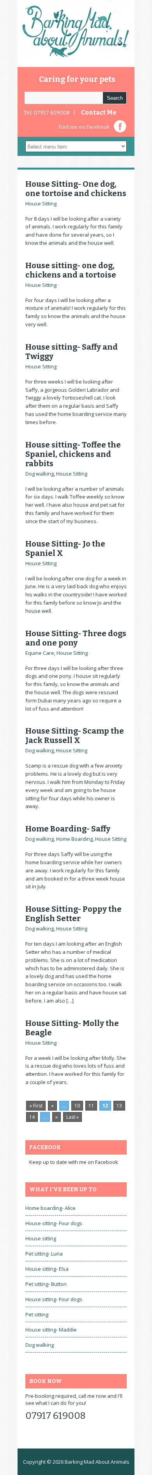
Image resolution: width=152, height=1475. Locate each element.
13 (119, 1105)
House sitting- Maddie (51, 1329)
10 (77, 1105)
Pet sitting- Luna (44, 1253)
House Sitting (41, 203)
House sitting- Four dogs (53, 1223)
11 (91, 1105)
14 (32, 1117)
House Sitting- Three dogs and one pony (75, 638)
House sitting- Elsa (47, 1268)
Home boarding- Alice (50, 1207)
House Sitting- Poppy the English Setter (73, 913)
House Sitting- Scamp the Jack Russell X (74, 735)
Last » (72, 1117)
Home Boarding (74, 838)
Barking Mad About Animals (97, 1461)
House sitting (40, 1238)
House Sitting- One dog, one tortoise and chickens (75, 188)
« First (35, 1105)
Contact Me (99, 112)
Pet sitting (36, 1314)
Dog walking (39, 473)
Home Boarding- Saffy (67, 828)
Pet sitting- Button (46, 1284)
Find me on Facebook (84, 127)
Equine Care (39, 652)
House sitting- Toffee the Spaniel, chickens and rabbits (73, 454)
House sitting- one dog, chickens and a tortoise (70, 270)
